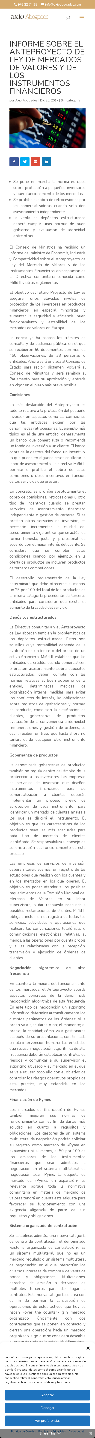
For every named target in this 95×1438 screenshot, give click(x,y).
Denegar (47, 1408)
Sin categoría (70, 100)
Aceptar (47, 1395)
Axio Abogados (26, 100)
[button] (88, 1348)
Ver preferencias (47, 1420)
